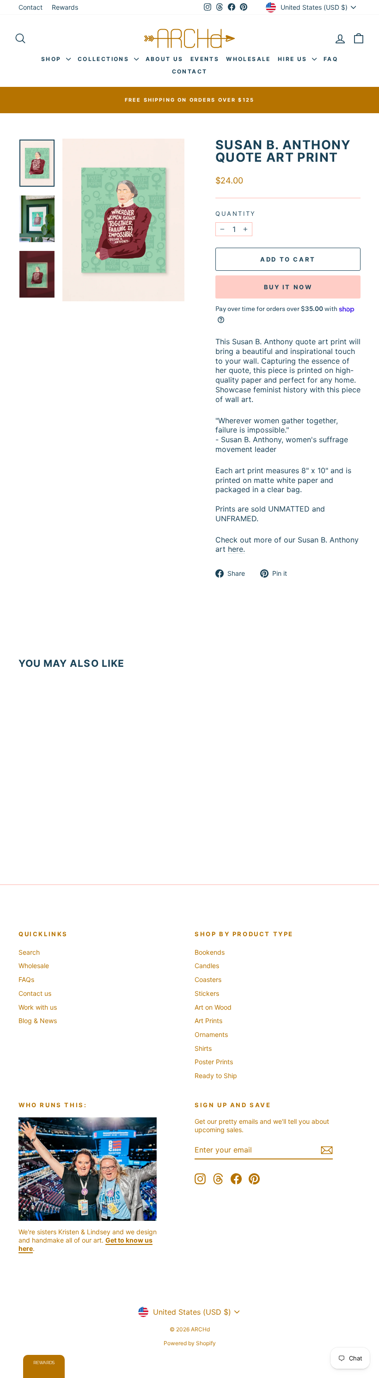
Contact (30, 7)
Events (204, 58)
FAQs (26, 979)
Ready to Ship (216, 1075)
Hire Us (294, 58)
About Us (164, 58)
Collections (105, 58)
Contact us (34, 993)
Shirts (203, 1048)
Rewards (65, 7)
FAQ (331, 58)
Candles (207, 965)
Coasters (208, 979)
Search (29, 952)
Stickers (207, 993)
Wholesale (248, 58)
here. (236, 549)
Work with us (37, 1007)
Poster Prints (214, 1062)
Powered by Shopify (190, 1343)
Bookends (210, 952)
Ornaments (211, 1034)
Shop (52, 58)
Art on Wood (213, 1007)
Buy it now (288, 287)
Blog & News (37, 1020)
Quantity (235, 213)
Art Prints (208, 1020)
